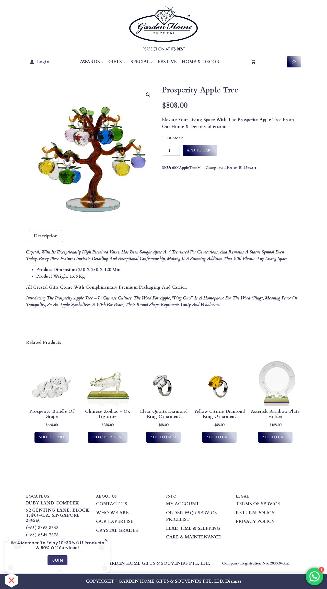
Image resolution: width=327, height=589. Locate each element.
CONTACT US (111, 504)
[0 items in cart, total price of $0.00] (253, 61)
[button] (148, 94)
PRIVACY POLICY (255, 521)
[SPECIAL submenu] (151, 62)
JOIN (57, 560)
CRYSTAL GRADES (117, 530)
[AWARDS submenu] (102, 62)
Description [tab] (46, 236)
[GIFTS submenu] (124, 62)
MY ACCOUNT (182, 504)
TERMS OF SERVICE (258, 504)
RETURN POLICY (255, 513)
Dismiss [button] (233, 581)
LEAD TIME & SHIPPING (193, 528)
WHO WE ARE (112, 513)
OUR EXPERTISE (114, 521)
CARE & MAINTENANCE (193, 537)
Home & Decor (240, 167)
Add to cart (200, 150)
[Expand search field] (294, 61)
